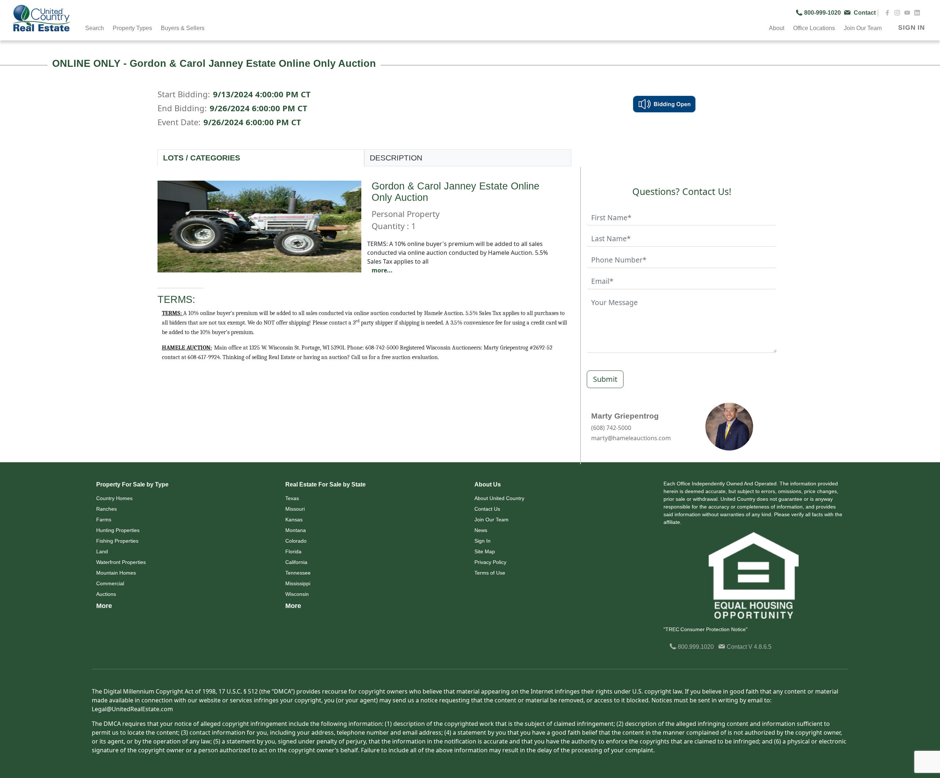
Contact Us (487, 509)
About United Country (499, 498)
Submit (605, 379)
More (104, 605)
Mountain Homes (116, 573)
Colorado (296, 541)
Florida (293, 551)
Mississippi (297, 583)
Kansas (294, 519)
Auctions (106, 594)
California (296, 562)
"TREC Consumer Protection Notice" (706, 629)
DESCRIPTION (396, 157)
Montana (295, 530)
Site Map (484, 551)
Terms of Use (489, 573)
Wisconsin (297, 594)
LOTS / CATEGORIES (201, 157)
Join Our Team (491, 519)
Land (102, 551)
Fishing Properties (117, 541)
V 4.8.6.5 (759, 647)
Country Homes (114, 498)
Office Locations (814, 28)
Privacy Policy (490, 562)
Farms (103, 519)
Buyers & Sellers (183, 28)
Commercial (110, 583)
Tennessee (298, 573)
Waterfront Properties (121, 562)
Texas (292, 498)
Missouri (295, 509)
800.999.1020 (695, 647)
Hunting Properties (118, 530)
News (480, 530)
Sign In (482, 541)
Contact (736, 647)
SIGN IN (911, 27)
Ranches (106, 509)
